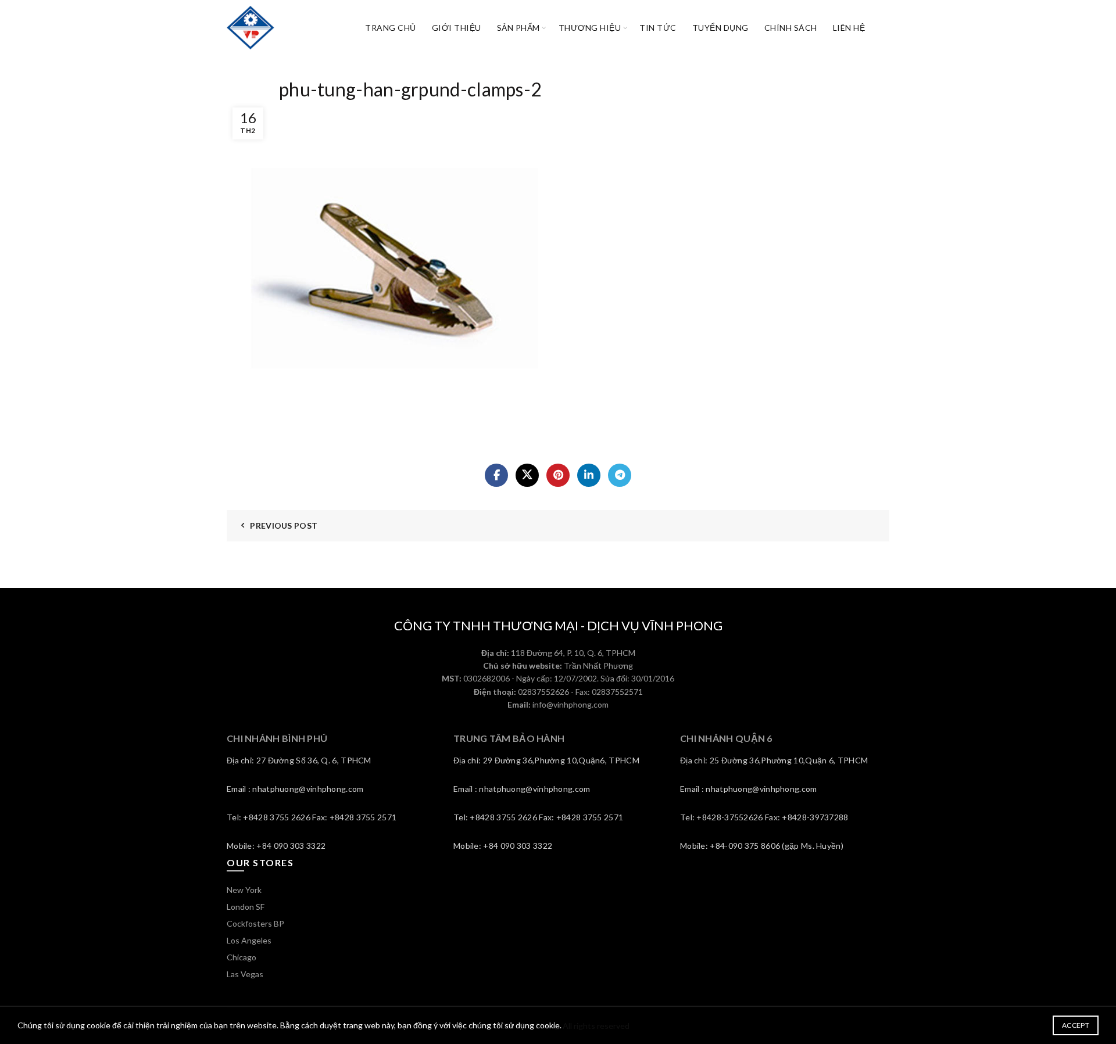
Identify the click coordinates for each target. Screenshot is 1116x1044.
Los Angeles (249, 940)
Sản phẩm (518, 28)
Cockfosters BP (255, 923)
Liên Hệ (849, 28)
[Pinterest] (558, 475)
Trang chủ (390, 28)
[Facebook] (496, 475)
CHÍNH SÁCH (790, 28)
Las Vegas (245, 974)
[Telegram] (619, 475)
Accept (1075, 1025)
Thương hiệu (590, 28)
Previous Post (283, 525)
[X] (527, 475)
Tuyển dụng (720, 28)
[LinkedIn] (588, 475)
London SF (245, 907)
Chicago (241, 957)
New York (244, 890)
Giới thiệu (456, 28)
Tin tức (658, 28)
